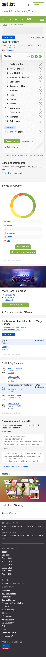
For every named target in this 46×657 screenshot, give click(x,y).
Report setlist (22, 155)
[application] (23, 489)
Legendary (15, 81)
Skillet (6, 42)
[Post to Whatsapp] (40, 56)
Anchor (13, 99)
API (3, 626)
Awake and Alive (17, 86)
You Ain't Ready (17, 73)
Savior (13, 103)
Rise (8, 241)
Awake (9, 225)
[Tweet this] (32, 56)
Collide (9, 237)
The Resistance (17, 132)
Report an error (38, 155)
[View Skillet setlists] (23, 274)
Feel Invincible (16, 64)
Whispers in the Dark (20, 77)
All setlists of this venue (11, 330)
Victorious (15, 108)
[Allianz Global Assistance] (6, 647)
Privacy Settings (8, 609)
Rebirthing (15, 121)
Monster (14, 116)
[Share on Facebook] (36, 56)
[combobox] (23, 11)
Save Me (14, 90)
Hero (12, 95)
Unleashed (11, 233)
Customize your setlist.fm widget (15, 466)
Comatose (15, 112)
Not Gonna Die (17, 68)
